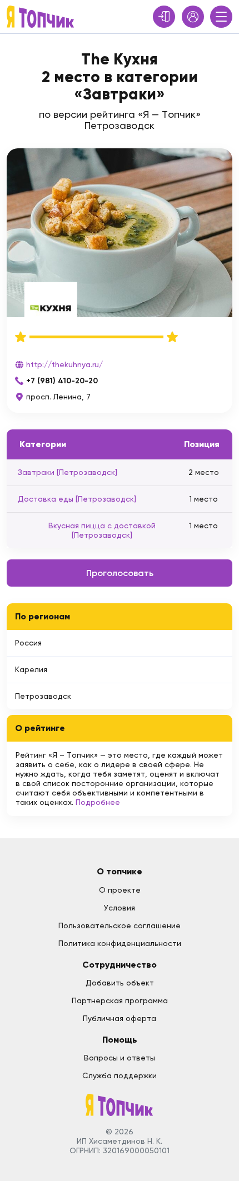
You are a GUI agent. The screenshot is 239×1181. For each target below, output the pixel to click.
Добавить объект (120, 982)
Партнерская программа (120, 1000)
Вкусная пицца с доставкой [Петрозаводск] (102, 530)
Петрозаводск (43, 696)
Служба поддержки (119, 1075)
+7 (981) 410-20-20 (62, 381)
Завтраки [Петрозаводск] (67, 472)
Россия (28, 642)
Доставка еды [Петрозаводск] (77, 498)
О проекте (120, 889)
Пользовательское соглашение (119, 925)
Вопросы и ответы (119, 1057)
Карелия (31, 669)
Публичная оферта (119, 1018)
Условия (119, 907)
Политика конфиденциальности (119, 943)
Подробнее (98, 802)
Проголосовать (119, 573)
